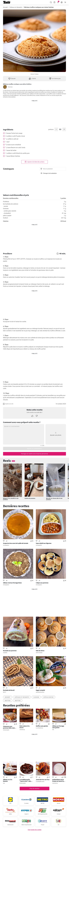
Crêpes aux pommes (42, 583)
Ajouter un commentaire (34, 448)
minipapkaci (6, 545)
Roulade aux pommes (10, 650)
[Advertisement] (34, 113)
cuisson (36, 697)
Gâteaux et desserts (16, 7)
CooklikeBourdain (40, 781)
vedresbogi (22, 729)
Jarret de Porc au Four (43, 779)
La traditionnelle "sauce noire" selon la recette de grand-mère (25, 780)
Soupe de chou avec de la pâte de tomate (15, 543)
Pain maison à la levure (24, 726)
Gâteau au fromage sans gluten (58, 726)
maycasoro (55, 783)
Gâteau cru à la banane (7, 780)
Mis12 (4, 692)
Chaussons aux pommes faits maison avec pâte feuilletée (9, 727)
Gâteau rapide (48, 697)
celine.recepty (39, 652)
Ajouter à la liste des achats (35, 162)
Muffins (8, 700)
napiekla (5, 652)
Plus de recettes (34, 788)
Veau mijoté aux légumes (43, 543)
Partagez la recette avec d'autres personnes (34, 453)
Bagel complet (40, 690)
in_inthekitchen (39, 728)
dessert (7, 697)
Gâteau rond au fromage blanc (12, 583)
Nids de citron (40, 650)
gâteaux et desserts (22, 697)
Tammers (10, 87)
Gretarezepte (6, 730)
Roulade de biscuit (8, 690)
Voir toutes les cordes (34, 830)
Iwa (53, 729)
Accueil (5, 7)
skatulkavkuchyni (40, 692)
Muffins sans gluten (42, 726)
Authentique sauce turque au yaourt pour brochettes (59, 780)
